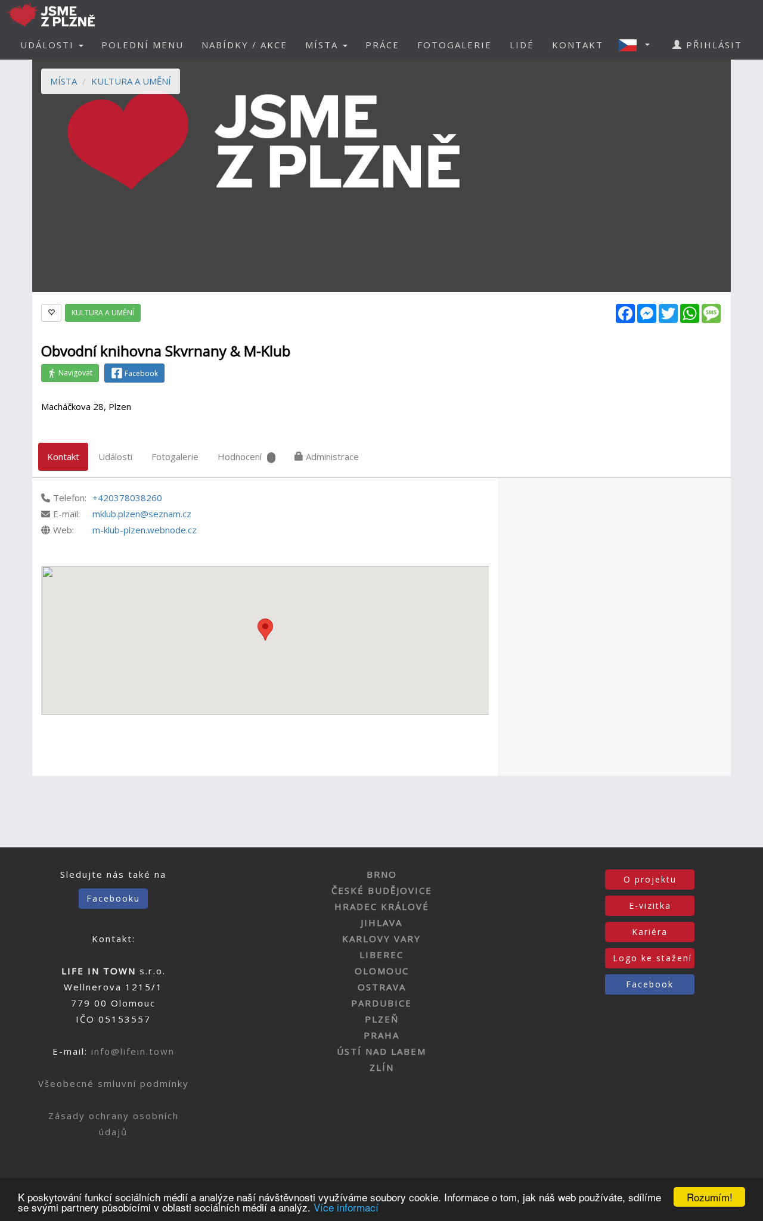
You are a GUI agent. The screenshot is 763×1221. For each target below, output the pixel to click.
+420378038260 (127, 498)
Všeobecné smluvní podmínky (113, 1083)
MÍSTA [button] (323, 45)
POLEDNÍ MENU (142, 45)
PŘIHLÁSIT (712, 45)
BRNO (382, 874)
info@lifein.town (133, 1051)
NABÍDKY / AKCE (244, 45)
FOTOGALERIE (454, 45)
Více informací (346, 1207)
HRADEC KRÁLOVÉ (381, 906)
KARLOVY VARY (381, 939)
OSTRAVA (382, 987)
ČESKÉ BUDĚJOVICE (381, 890)
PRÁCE (382, 45)
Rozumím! (710, 1196)
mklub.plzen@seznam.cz (141, 514)
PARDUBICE (381, 1003)
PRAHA (381, 1035)
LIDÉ (522, 45)
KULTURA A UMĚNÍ (131, 81)
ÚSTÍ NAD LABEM (381, 1051)
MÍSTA (63, 81)
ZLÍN (382, 1067)
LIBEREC (381, 955)
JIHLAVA (381, 922)
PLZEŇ (382, 1019)
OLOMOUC (382, 971)
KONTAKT (577, 45)
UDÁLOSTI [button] (48, 45)
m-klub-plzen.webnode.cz (144, 530)
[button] (637, 45)
